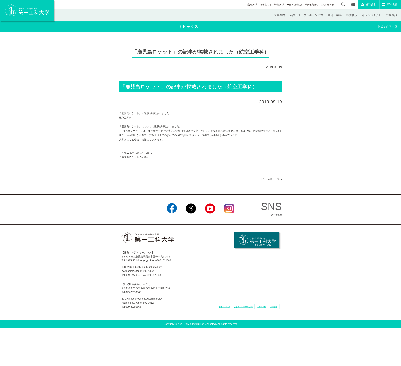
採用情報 (273, 307)
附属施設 (391, 15)
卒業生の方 (279, 4)
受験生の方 (252, 4)
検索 (343, 4)
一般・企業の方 (294, 4)
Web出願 (392, 4)
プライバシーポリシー (243, 307)
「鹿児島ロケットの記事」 (134, 157)
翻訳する (353, 4)
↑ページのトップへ (271, 179)
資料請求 (371, 4)
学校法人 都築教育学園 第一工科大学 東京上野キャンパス (256, 240)
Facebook (172, 217)
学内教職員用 (311, 4)
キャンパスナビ (372, 15)
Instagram (229, 217)
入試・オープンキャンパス (306, 15)
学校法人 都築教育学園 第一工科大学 (27, 10)
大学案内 (279, 15)
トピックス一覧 (387, 26)
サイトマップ (224, 307)
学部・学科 (335, 15)
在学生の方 (265, 4)
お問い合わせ (327, 4)
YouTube (210, 217)
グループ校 (261, 307)
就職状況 (351, 15)
